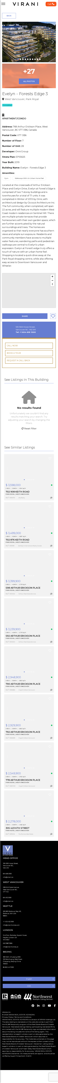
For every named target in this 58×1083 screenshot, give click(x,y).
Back (9, 16)
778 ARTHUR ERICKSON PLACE (23, 780)
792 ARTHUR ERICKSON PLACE (23, 732)
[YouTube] (49, 1005)
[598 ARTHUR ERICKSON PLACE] (29, 564)
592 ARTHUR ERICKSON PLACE (23, 636)
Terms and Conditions (22, 1017)
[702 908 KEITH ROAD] (29, 468)
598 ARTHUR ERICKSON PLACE (23, 588)
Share (25, 316)
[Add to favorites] (50, 458)
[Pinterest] (32, 1005)
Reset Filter (30, 428)
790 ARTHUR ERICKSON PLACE (23, 684)
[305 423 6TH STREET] (29, 805)
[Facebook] (55, 1005)
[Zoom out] (52, 280)
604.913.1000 (7, 897)
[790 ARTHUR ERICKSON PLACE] (29, 661)
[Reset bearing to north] (52, 284)
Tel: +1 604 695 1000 (26, 332)
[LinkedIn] (38, 1005)
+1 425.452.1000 (8, 922)
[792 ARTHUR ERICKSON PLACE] (29, 709)
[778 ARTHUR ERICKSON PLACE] (29, 757)
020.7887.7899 (7, 943)
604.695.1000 (7, 874)
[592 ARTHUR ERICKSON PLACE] (29, 612)
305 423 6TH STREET (18, 828)
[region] (29, 290)
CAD (29, 986)
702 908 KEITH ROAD (18, 491)
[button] (51, 4)
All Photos (29, 81)
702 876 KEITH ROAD (17, 540)
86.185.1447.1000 (8, 967)
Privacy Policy (7, 1017)
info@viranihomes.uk (10, 947)
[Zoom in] (52, 276)
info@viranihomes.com (11, 925)
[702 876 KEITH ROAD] (29, 516)
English (29, 979)
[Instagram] (43, 1005)
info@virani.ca (8, 877)
